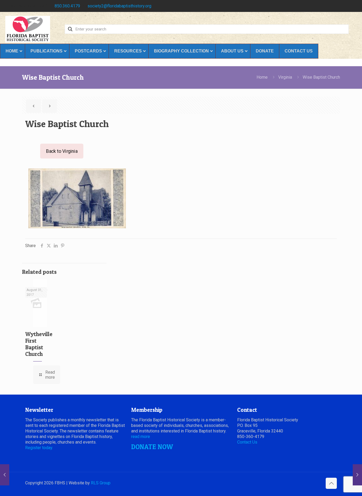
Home (262, 77)
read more (140, 436)
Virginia (285, 77)
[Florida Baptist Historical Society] (27, 29)
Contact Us (247, 442)
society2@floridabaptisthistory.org (119, 5)
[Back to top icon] (331, 483)
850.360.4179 (67, 5)
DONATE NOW (152, 447)
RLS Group (101, 482)
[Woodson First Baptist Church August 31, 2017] (357, 474)
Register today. (39, 447)
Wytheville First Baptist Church (38, 344)
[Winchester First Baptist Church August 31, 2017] (4, 474)
